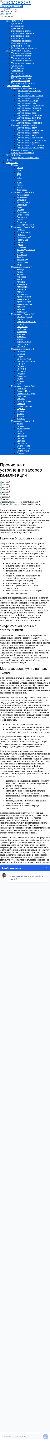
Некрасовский (23, 344)
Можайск (21, 336)
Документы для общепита (23, 88)
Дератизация (17, 28)
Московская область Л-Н (23, 314)
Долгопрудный (24, 237)
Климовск (21, 277)
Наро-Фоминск (24, 341)
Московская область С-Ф (23, 386)
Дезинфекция (17, 26)
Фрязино (21, 416)
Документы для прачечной (23, 120)
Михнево (21, 334)
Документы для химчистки (29, 123)
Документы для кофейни (28, 98)
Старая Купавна (24, 406)
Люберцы (21, 329)
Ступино (21, 408)
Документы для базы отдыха (30, 145)
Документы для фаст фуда (29, 118)
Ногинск (21, 346)
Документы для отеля (27, 128)
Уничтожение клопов (21, 31)
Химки (20, 423)
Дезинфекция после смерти (24, 48)
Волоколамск (23, 212)
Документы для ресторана (29, 90)
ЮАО (19, 182)
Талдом (20, 411)
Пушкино (21, 371)
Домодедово (22, 239)
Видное (20, 210)
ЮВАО (20, 187)
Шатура (20, 433)
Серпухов (21, 396)
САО (19, 172)
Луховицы (22, 324)
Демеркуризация (19, 43)
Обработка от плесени (21, 41)
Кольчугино (22, 284)
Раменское (22, 376)
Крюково (21, 306)
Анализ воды (17, 38)
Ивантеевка (22, 262)
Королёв (21, 292)
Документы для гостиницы (24, 125)
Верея (19, 207)
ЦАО (19, 177)
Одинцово (22, 354)
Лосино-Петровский (26, 321)
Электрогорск (23, 446)
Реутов (20, 379)
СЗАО (19, 170)
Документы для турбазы (28, 142)
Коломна (21, 282)
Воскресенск (23, 215)
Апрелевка (22, 197)
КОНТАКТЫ (12, 162)
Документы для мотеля (27, 135)
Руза (19, 384)
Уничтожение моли (20, 36)
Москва (14, 165)
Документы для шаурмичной (30, 105)
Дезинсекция (17, 23)
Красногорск (23, 299)
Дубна (20, 244)
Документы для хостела (28, 133)
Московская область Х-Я (23, 421)
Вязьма (20, 220)
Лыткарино (22, 326)
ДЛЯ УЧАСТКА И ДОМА (18, 51)
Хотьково (21, 426)
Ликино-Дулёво (24, 316)
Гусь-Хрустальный (25, 224)
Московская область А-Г (22, 192)
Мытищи (21, 339)
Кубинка (21, 309)
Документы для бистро (27, 100)
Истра (19, 264)
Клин (19, 279)
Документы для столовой (29, 110)
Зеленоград (22, 190)
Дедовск (21, 229)
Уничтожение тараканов (22, 33)
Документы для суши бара (29, 115)
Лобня (20, 319)
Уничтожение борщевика (23, 83)
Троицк (20, 413)
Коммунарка (22, 287)
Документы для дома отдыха (30, 147)
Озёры (20, 356)
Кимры (20, 272)
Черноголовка (23, 428)
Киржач (20, 274)
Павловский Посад (26, 361)
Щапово (20, 438)
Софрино (21, 403)
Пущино (21, 374)
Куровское (22, 311)
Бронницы (22, 205)
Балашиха (21, 200)
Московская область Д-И (23, 227)
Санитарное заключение (22, 152)
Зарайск (20, 257)
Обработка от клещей (21, 78)
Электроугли (23, 451)
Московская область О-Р (22, 349)
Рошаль (20, 381)
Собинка (21, 398)
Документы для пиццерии (29, 108)
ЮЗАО (20, 185)
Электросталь (23, 448)
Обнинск (21, 351)
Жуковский (22, 254)
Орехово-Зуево (24, 359)
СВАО (20, 167)
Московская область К (21, 267)
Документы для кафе (26, 93)
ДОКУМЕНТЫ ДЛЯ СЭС (18, 85)
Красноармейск (24, 297)
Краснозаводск (24, 302)
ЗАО (19, 175)
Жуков (20, 252)
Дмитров (21, 234)
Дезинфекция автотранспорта (25, 157)
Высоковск (22, 217)
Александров (23, 195)
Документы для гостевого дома (31, 140)
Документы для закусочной (30, 95)
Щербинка (22, 443)
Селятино (21, 388)
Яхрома (20, 453)
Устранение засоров (20, 46)
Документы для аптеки (22, 150)
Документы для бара (26, 113)
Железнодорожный (26, 249)
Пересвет (21, 364)
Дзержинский (23, 232)
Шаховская (22, 436)
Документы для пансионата (30, 138)
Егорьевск (21, 247)
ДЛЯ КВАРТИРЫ (14, 21)
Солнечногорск (24, 401)
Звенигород (22, 259)
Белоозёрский (23, 202)
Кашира (20, 269)
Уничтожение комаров (21, 53)
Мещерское (22, 331)
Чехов (19, 431)
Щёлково (21, 441)
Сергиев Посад (24, 391)
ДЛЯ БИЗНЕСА (13, 155)
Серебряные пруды (26, 393)
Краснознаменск (24, 304)
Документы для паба (26, 103)
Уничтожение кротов (21, 56)
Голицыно (21, 222)
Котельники (22, 294)
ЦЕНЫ (9, 160)
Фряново (21, 418)
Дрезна (20, 242)
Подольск (21, 366)
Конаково (21, 289)
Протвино (21, 369)
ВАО (19, 180)
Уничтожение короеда (21, 60)
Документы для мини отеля (30, 130)
